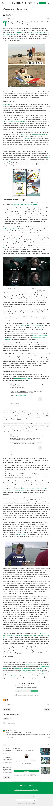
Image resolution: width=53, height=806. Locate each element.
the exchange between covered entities (25, 204)
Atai (41, 664)
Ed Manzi (32, 670)
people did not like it (30, 244)
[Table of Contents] (1, 403)
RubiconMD (25, 670)
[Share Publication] (37, 3)
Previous (8, 709)
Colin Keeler (29, 664)
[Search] (34, 3)
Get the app (32, 800)
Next (46, 709)
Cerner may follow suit (10, 161)
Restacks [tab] (11, 718)
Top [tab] (4, 745)
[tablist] (8, 718)
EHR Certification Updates (22, 378)
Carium (11, 674)
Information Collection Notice (26, 775)
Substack (20, 803)
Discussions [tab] (12, 745)
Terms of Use (32, 774)
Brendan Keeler (9, 14)
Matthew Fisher (39, 672)
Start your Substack (23, 800)
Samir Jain (39, 668)
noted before (21, 534)
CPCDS (27, 138)
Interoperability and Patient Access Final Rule (34, 134)
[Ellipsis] (49, 730)
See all (5, 777)
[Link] (1, 101)
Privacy (26, 796)
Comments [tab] (6, 718)
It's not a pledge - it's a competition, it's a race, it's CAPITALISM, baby (18, 750)
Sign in (49, 3)
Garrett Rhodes (45, 666)
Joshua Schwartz (14, 676)
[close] (39, 754)
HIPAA (19, 32)
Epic (48, 157)
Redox (5, 668)
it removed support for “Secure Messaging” (31, 325)
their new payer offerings (21, 668)
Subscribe (42, 3)
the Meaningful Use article (11, 229)
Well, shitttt (6, 104)
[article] (26, 751)
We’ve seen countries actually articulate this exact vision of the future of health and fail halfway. (26, 635)
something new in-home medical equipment (21, 672)
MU (22, 32)
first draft (14, 240)
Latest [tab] (8, 745)
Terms (30, 796)
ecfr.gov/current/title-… (21, 395)
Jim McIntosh (9, 730)
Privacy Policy (36, 775)
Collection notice (35, 796)
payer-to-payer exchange (39, 335)
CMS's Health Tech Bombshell (12, 748)
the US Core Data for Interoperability (14, 121)
